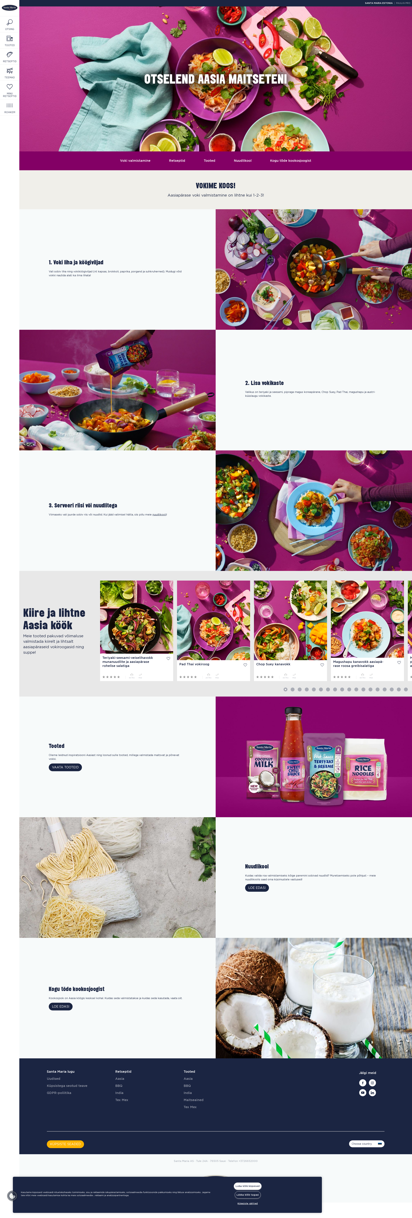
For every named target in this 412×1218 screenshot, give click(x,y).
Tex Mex (121, 1100)
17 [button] (399, 689)
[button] (12, 1196)
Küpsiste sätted (248, 1203)
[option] (57, 631)
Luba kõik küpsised (248, 1186)
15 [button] (385, 689)
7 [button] (328, 689)
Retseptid (177, 160)
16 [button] (392, 689)
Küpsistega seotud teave (67, 1086)
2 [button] (293, 689)
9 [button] (342, 689)
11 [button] (356, 689)
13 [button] (370, 689)
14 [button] (377, 689)
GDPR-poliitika (59, 1093)
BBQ (118, 1086)
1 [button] (285, 689)
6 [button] (321, 689)
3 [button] (300, 689)
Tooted (209, 160)
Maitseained (194, 1100)
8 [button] (335, 689)
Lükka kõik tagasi (248, 1195)
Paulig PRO (403, 3)
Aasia (119, 1078)
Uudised (53, 1078)
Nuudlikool (243, 160)
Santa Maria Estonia (379, 3)
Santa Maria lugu (61, 1071)
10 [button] (349, 689)
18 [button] (406, 689)
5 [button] (314, 689)
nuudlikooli (159, 514)
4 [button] (307, 689)
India (119, 1093)
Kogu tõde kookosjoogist (290, 160)
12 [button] (363, 689)
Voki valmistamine (135, 160)
